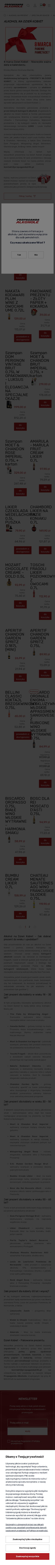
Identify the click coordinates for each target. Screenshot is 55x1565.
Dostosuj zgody (27, 1548)
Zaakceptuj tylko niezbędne (27, 1539)
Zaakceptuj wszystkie (27, 1556)
